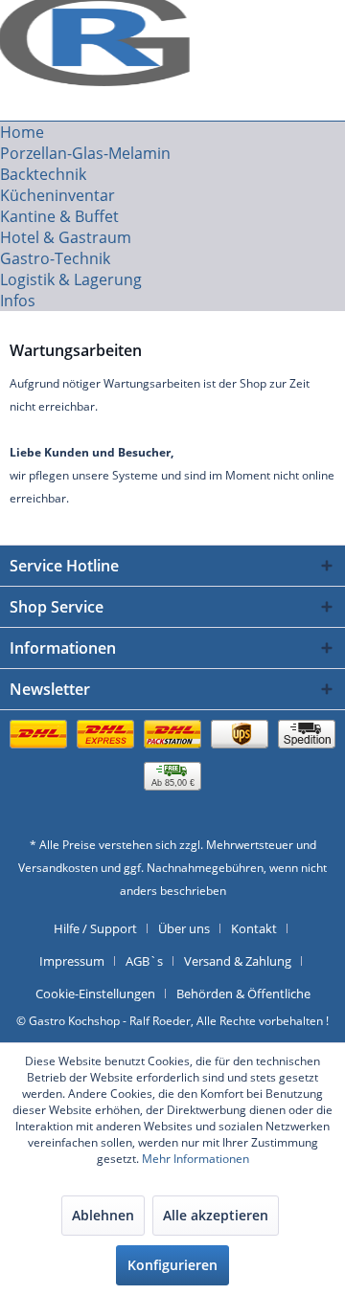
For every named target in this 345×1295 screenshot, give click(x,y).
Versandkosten (58, 868)
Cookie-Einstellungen (95, 993)
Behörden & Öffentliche (243, 993)
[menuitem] (172, 132)
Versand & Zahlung (237, 961)
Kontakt (254, 928)
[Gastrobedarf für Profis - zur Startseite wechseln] (91, 26)
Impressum (71, 961)
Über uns (184, 928)
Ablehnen (103, 1215)
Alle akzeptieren (215, 1215)
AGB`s (144, 961)
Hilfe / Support (95, 928)
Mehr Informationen (195, 1158)
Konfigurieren (172, 1265)
